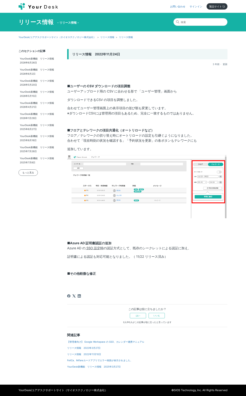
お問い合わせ (177, 6)
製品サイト (216, 6)
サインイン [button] (196, 6)
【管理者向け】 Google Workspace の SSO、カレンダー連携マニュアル (105, 341)
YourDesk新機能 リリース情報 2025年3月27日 (94, 366)
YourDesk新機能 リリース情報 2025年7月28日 (38, 149)
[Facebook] (68, 296)
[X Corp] (74, 296)
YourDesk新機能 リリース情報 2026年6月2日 (38, 71)
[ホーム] (38, 6)
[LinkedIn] (79, 296)
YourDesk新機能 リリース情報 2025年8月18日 (38, 138)
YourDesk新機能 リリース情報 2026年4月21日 (38, 105)
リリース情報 (36, 21)
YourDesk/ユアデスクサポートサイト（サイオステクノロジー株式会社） (57, 37)
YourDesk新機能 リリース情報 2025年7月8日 (38, 160)
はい (138, 315)
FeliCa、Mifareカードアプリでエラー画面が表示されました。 (100, 360)
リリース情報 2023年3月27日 (83, 347)
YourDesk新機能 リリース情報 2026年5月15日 (38, 93)
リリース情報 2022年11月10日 (84, 354)
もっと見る (28, 172)
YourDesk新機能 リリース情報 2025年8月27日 (38, 127)
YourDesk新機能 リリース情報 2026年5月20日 (38, 82)
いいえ (156, 315)
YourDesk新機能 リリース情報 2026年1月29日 (38, 116)
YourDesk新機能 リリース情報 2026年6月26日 (38, 60)
